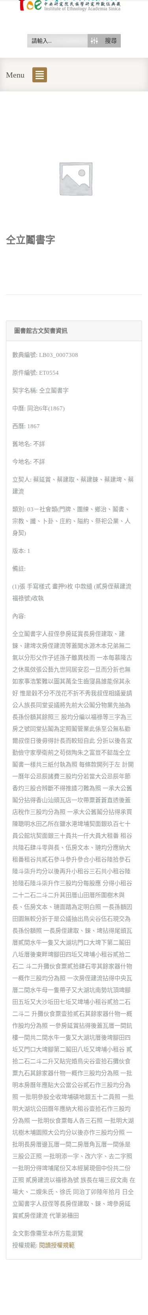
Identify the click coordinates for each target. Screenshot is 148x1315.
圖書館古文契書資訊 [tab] (40, 331)
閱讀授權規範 (57, 1245)
